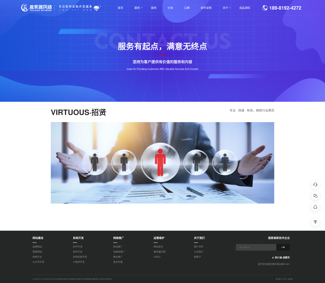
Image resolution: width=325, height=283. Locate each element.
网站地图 (290, 279)
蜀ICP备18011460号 (281, 279)
